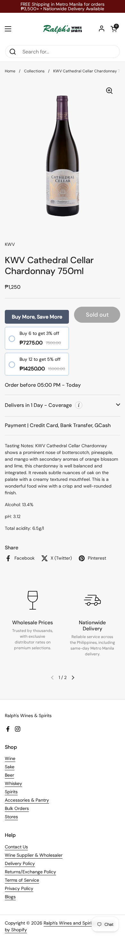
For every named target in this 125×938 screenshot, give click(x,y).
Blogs (10, 897)
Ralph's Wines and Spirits (69, 923)
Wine (10, 758)
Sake (9, 767)
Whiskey (13, 783)
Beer (9, 775)
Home (10, 71)
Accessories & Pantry (27, 800)
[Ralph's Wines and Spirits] (62, 29)
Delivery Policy (20, 863)
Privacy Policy (19, 888)
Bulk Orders (17, 808)
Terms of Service (22, 880)
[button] (113, 28)
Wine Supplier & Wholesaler (34, 855)
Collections (34, 71)
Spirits (11, 792)
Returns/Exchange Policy (30, 872)
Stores (11, 817)
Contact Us (16, 847)
